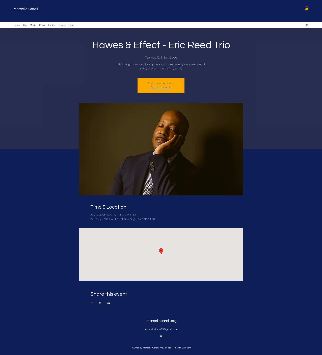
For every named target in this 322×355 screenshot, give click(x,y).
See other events (161, 87)
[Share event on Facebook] (92, 303)
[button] (307, 8)
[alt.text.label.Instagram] (307, 25)
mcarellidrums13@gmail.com (161, 329)
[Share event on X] (100, 303)
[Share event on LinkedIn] (108, 303)
